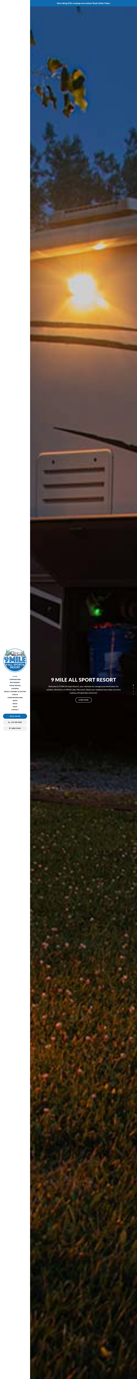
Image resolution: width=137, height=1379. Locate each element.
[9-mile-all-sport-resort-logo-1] (15, 649)
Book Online (98, 3)
